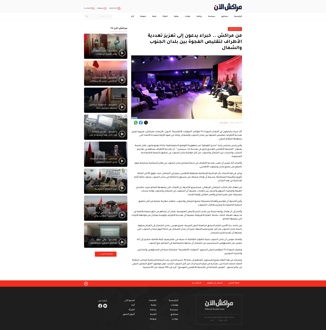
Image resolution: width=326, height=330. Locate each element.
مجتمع (224, 17)
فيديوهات (100, 8)
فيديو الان (130, 300)
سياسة (211, 17)
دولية (176, 17)
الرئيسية (238, 17)
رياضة (199, 17)
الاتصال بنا (87, 8)
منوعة (143, 17)
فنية (154, 17)
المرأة (165, 17)
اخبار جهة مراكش (235, 29)
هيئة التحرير (233, 283)
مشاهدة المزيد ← (106, 254)
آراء (132, 17)
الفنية (153, 314)
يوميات (174, 305)
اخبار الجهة (113, 8)
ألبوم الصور (129, 314)
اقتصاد (152, 300)
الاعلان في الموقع (215, 283)
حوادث (187, 17)
